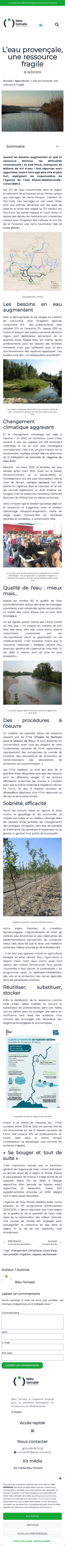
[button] (60, 1478)
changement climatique (26, 1250)
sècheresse (49, 1254)
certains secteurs (38, 482)
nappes (36, 1254)
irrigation (25, 1254)
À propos (16, 1411)
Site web (7, 1353)
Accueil (7, 80)
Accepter (32, 1516)
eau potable (10, 1254)
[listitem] (32, 3)
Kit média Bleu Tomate (27, 1467)
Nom (4, 1332)
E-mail (6, 1342)
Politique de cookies (22, 1541)
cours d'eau (50, 1250)
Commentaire (10, 1313)
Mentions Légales (42, 1541)
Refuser (32, 1524)
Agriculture (22, 80)
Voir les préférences (32, 1533)
